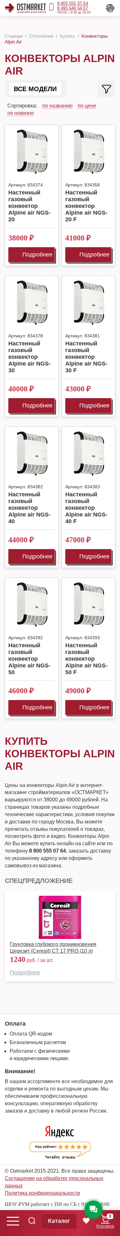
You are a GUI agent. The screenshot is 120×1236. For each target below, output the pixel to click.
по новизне (20, 113)
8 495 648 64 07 (72, 8)
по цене (87, 105)
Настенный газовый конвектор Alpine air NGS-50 (29, 658)
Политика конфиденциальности (42, 1193)
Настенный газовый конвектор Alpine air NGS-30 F (86, 357)
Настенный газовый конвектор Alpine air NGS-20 (29, 206)
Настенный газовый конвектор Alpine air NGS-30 (29, 357)
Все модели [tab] (35, 88)
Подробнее (37, 254)
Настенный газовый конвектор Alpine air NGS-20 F (86, 206)
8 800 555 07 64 (72, 3)
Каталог (59, 1220)
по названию (57, 105)
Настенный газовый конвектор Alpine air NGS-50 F (86, 658)
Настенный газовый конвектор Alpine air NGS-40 (29, 507)
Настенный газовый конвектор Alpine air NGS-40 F (86, 507)
